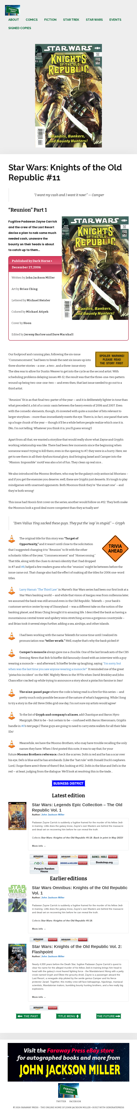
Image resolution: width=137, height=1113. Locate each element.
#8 (22, 567)
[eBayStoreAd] (68, 1081)
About (13, 19)
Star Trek (71, 19)
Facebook (75, 1101)
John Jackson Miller (52, 814)
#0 (23, 726)
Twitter (61, 1101)
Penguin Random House (44, 870)
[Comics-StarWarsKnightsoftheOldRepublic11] (68, 146)
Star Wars (94, 19)
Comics (32, 19)
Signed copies (19, 28)
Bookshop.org (104, 862)
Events (115, 19)
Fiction (50, 19)
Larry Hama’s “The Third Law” (38, 589)
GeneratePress (115, 1107)
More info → (39, 845)
